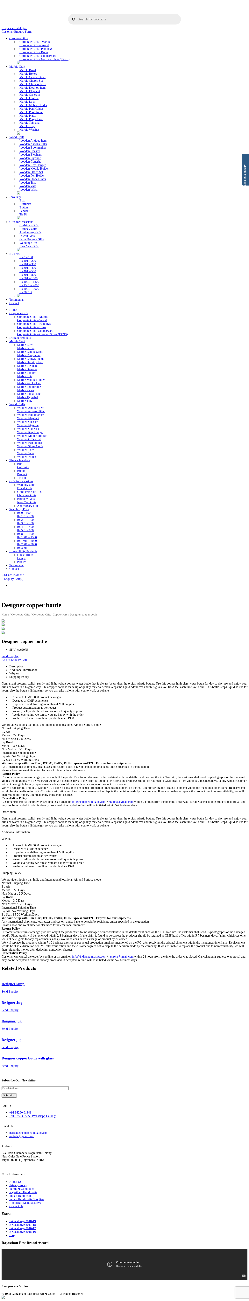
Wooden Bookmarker (32, 147)
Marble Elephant (29, 91)
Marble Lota (27, 101)
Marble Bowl (27, 70)
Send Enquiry (10, 656)
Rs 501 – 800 (27, 274)
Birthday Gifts (28, 228)
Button (23, 207)
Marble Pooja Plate (31, 119)
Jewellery (15, 197)
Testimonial (16, 299)
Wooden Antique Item (32, 140)
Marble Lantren (29, 98)
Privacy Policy (18, 1185)
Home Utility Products (23, 551)
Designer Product (20, 337)
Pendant (24, 211)
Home (13, 309)
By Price (14, 253)
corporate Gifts (18, 38)
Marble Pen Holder (31, 108)
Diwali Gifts (27, 235)
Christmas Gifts (29, 225)
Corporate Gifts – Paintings (34, 323)
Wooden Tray (27, 182)
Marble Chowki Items (32, 84)
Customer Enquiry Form (17, 31)
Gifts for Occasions (21, 221)
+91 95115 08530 (13, 575)
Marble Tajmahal (29, 122)
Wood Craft (16, 137)
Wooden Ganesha (30, 161)
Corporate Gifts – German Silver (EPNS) (42, 334)
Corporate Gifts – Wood (34, 45)
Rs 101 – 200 (27, 260)
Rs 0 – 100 (26, 257)
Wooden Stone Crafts (32, 179)
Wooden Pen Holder (32, 175)
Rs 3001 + (25, 292)
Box (22, 200)
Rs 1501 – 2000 (29, 285)
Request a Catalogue (14, 28)
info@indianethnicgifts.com (89, 801)
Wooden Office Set (31, 172)
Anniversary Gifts (30, 232)
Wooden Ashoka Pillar (33, 144)
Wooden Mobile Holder (34, 168)
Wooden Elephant (30, 154)
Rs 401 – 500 (27, 271)
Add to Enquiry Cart (14, 659)
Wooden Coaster (29, 151)
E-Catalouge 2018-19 (22, 1221)
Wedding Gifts (28, 242)
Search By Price (19, 509)
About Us (15, 1181)
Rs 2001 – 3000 (29, 288)
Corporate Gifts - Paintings (35, 48)
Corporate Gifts (18, 313)
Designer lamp (13, 984)
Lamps (21, 558)
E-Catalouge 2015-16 (22, 1231)
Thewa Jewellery (19, 460)
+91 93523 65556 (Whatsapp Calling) (32, 1116)
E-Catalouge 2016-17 (22, 1228)
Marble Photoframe (31, 112)
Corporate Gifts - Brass (33, 52)
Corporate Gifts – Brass (31, 327)
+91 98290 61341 (20, 1112)
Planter (21, 561)
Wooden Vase (27, 186)
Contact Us (16, 1206)
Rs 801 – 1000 (28, 278)
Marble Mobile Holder (33, 105)
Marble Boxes (28, 73)
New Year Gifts (29, 246)
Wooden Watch (28, 189)
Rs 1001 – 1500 (29, 281)
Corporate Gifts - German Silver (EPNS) (44, 59)
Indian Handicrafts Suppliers (26, 1199)
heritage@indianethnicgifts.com (28, 1132)
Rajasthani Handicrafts (23, 1192)
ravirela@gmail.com (121, 801)
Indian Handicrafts (20, 1195)
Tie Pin (23, 214)
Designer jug (12, 1021)
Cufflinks (25, 204)
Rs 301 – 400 (27, 267)
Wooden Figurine (28, 425)
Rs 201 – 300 (27, 264)
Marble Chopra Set (31, 80)
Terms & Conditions (21, 1188)
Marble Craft (17, 66)
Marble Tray (27, 126)
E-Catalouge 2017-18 (22, 1224)
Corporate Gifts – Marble (34, 41)
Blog (12, 1235)
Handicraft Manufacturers (25, 1202)
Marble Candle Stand (32, 77)
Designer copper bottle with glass (28, 1058)
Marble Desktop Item (32, 87)
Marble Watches (29, 129)
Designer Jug (12, 1003)
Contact (14, 303)
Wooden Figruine (30, 158)
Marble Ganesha (29, 94)
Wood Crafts (17, 404)
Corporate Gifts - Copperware (37, 55)
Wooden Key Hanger (32, 165)
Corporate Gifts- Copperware (35, 330)
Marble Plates (27, 115)
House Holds (25, 554)
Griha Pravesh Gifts (31, 239)
